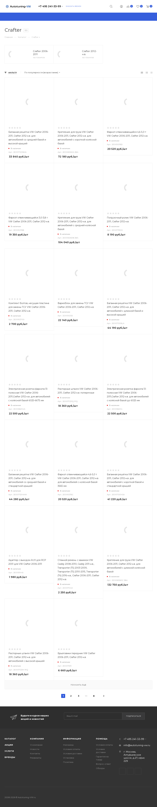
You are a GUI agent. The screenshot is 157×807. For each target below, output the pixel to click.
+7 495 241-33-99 (49, 6)
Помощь (102, 738)
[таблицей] (151, 72)
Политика (68, 762)
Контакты (35, 753)
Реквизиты (35, 758)
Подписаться (133, 716)
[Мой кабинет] (121, 7)
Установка (68, 758)
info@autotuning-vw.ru (137, 745)
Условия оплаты (71, 749)
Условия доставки (72, 753)
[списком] (147, 72)
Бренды (10, 757)
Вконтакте (122, 771)
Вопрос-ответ (103, 764)
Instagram (138, 771)
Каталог (10, 738)
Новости (34, 749)
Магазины (68, 745)
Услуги (9, 751)
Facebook (130, 771)
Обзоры (100, 768)
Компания (37, 738)
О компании (36, 745)
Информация (72, 738)
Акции (9, 745)
